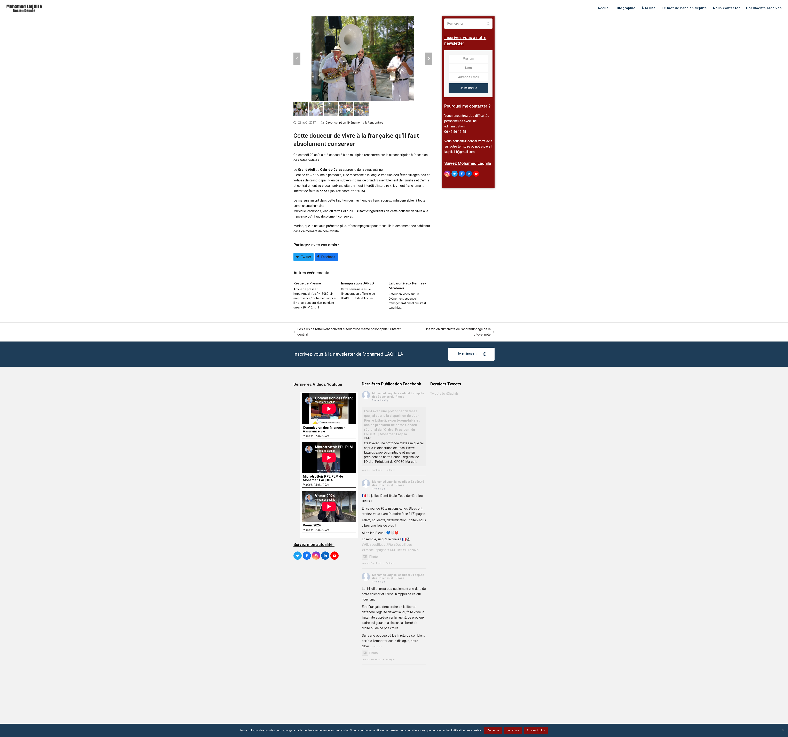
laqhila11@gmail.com (459, 152)
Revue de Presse (307, 283)
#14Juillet (394, 550)
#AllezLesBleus (373, 545)
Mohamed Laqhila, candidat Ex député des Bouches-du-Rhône (398, 395)
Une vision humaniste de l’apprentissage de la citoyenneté (451, 332)
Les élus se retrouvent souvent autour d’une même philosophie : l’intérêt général (347, 332)
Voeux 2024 (312, 525)
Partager (390, 470)
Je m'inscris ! (468, 354)
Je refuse (513, 730)
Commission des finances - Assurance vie (324, 429)
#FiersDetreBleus (399, 545)
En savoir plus (536, 730)
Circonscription (336, 122)
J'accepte (493, 730)
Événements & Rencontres (365, 122)
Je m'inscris (468, 88)
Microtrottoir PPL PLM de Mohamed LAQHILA (323, 478)
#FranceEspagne (374, 550)
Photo (373, 557)
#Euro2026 (411, 550)
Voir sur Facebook (372, 470)
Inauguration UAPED (357, 283)
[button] (296, 59)
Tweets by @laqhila (444, 393)
